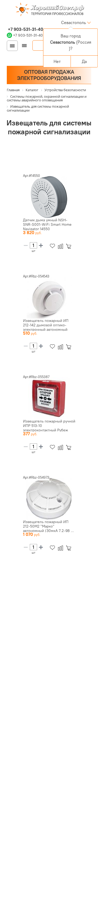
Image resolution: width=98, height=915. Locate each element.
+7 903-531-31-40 (25, 29)
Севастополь (73, 22)
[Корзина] (69, 246)
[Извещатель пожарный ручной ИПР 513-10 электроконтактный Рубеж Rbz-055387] (49, 398)
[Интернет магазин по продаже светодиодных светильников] (49, 10)
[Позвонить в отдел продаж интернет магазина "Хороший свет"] (8, 22)
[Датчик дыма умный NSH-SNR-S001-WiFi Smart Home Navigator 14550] (49, 197)
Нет (57, 61)
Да (84, 61)
